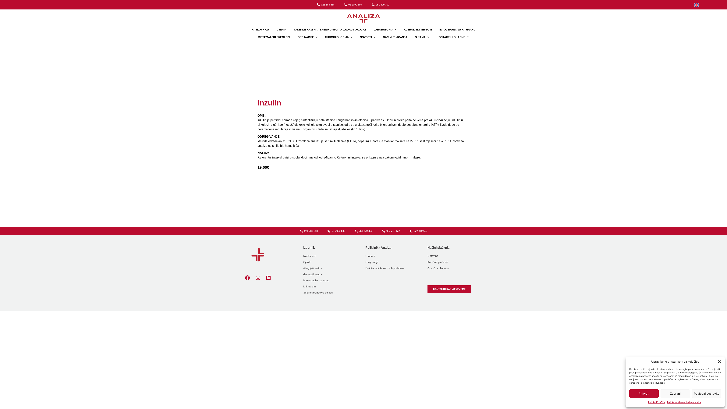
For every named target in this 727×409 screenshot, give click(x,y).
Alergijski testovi (312, 268)
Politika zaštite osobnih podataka (684, 402)
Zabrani (675, 393)
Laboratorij (383, 29)
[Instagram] (258, 278)
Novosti (366, 37)
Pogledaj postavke (706, 393)
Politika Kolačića (656, 402)
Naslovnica (260, 29)
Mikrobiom (309, 286)
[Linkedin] (268, 278)
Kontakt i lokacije (451, 37)
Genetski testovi (312, 274)
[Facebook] (247, 278)
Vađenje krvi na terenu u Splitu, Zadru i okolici (330, 29)
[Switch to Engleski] (696, 5)
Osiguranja (371, 262)
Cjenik (281, 29)
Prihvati (644, 393)
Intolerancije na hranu (316, 280)
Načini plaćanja (395, 37)
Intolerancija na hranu (457, 29)
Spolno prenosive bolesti (318, 292)
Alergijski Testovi (418, 29)
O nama (420, 37)
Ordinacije (306, 37)
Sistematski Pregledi (274, 37)
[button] (719, 362)
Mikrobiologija (337, 37)
